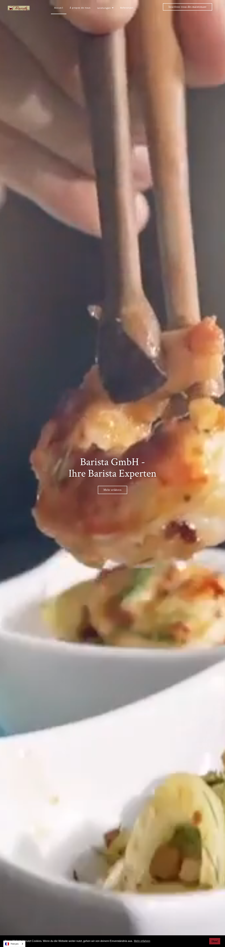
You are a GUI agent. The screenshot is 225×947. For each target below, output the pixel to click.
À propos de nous (80, 7)
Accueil (58, 7)
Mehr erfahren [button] (142, 941)
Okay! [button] (214, 941)
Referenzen (126, 7)
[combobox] (14, 944)
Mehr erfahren (112, 490)
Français (15, 944)
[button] (105, 7)
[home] (19, 7)
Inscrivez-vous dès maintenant (188, 7)
